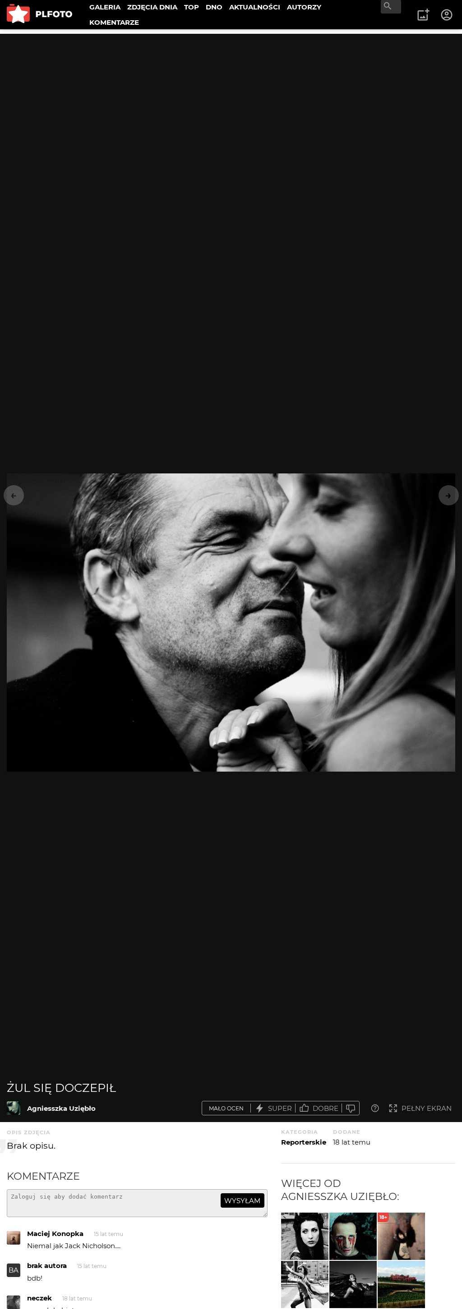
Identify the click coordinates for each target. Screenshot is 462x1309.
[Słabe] (351, 1108)
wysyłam (242, 1200)
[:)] (304, 1236)
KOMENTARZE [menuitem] (114, 22)
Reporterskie (303, 1142)
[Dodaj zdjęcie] (423, 14)
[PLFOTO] (39, 14)
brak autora (47, 1265)
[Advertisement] (231, 97)
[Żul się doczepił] (13, 1108)
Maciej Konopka (55, 1233)
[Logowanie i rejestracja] (447, 14)
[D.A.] (353, 1236)
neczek (39, 1298)
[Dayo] (304, 1284)
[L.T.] (353, 1284)
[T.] (401, 1284)
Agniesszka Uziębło (61, 1108)
